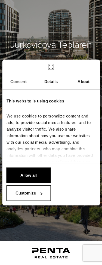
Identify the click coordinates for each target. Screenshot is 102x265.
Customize (26, 193)
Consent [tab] (18, 81)
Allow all (28, 175)
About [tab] (83, 81)
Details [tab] (51, 81)
